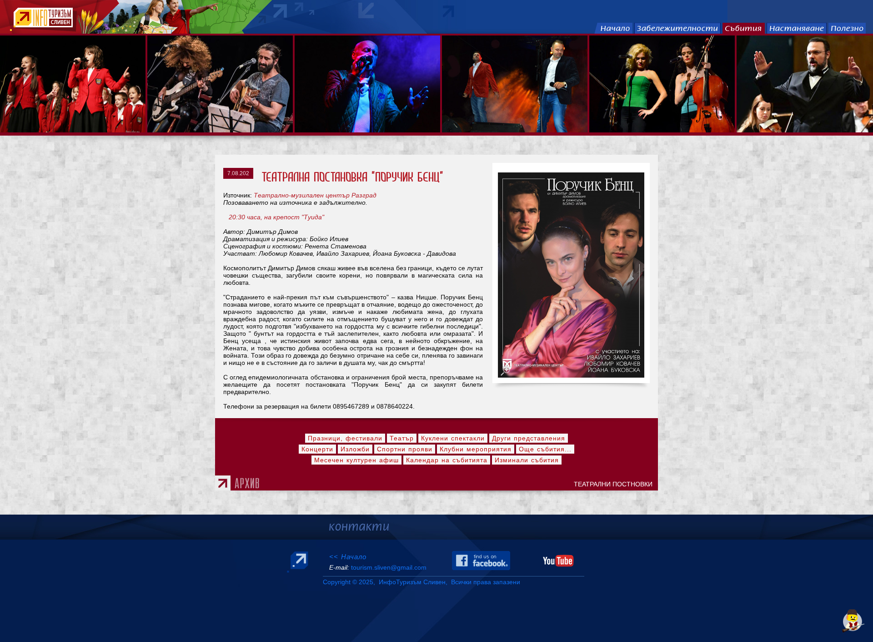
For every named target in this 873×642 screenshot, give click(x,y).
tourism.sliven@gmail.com (388, 567)
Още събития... (545, 449)
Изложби (355, 449)
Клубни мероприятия (476, 449)
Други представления (528, 438)
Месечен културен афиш (356, 460)
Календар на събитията (446, 460)
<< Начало (347, 557)
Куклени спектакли (453, 438)
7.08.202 (238, 173)
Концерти (317, 449)
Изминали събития (527, 460)
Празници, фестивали (345, 438)
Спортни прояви (404, 449)
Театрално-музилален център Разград (315, 195)
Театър (402, 438)
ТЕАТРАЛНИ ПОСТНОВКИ (615, 484)
